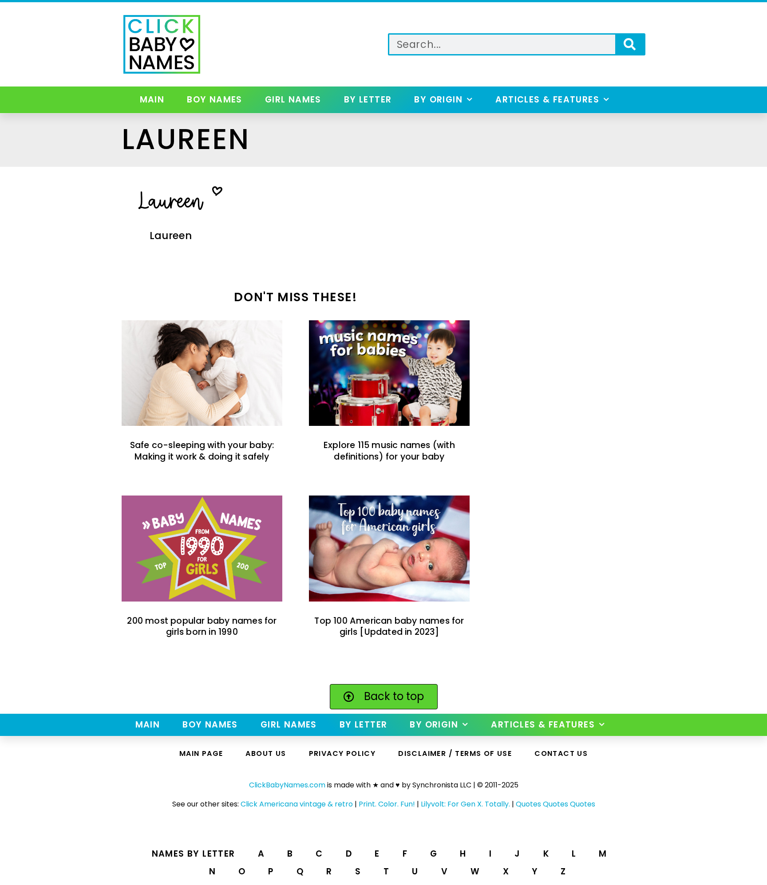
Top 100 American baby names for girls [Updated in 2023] (389, 626)
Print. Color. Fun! (387, 804)
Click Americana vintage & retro (297, 804)
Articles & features (547, 100)
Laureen (171, 235)
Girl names (293, 100)
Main (152, 100)
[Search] (629, 44)
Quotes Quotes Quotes (555, 804)
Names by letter (193, 854)
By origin (438, 100)
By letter (368, 100)
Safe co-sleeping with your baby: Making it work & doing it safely (202, 450)
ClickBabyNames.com (287, 785)
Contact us (561, 753)
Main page (201, 753)
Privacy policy (342, 753)
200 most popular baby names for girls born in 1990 (202, 626)
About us (265, 753)
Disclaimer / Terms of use (455, 753)
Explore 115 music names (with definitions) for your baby (389, 450)
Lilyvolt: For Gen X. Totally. (465, 804)
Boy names (214, 100)
